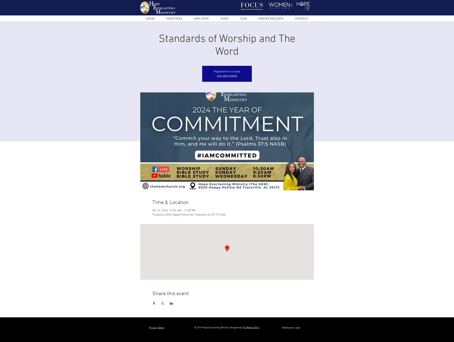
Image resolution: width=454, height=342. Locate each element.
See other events (227, 76)
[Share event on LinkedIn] (171, 303)
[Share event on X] (162, 303)
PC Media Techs (251, 327)
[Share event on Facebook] (154, 303)
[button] (174, 18)
